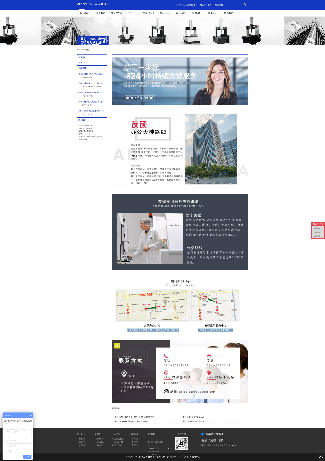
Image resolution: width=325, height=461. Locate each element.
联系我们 (228, 13)
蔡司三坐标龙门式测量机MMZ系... (90, 102)
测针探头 (164, 13)
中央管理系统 (155, 448)
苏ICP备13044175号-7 (175, 457)
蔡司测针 (135, 439)
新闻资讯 (196, 13)
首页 (78, 50)
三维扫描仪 (149, 13)
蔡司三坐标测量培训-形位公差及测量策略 (131, 421)
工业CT (133, 13)
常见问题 (82, 445)
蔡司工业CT (118, 442)
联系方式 (82, 62)
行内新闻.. (100, 442)
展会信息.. (100, 445)
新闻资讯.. (100, 439)
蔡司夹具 (135, 442)
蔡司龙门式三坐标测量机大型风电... (91, 92)
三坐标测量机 (119, 439)
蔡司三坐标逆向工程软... (155, 443)
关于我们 (100, 13)
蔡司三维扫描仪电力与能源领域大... (91, 74)
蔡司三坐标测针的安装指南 (193, 421)
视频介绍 (82, 442)
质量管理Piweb (153, 451)
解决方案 (180, 13)
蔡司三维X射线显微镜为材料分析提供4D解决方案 (134, 417)
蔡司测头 (135, 445)
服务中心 (212, 13)
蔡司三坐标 (117, 13)
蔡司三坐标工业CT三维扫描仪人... (90, 83)
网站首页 (84, 13)
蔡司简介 (82, 439)
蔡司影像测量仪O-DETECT (193, 417)
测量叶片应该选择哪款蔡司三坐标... (91, 111)
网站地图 (219, 5)
